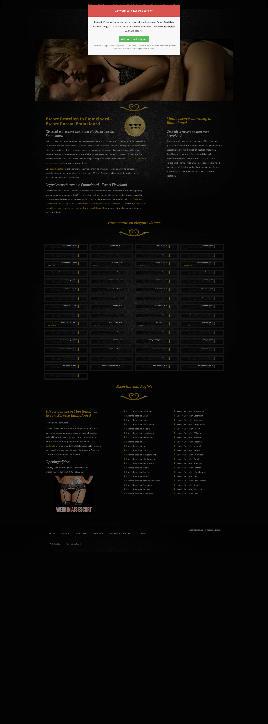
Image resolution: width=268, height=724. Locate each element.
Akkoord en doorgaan (134, 39)
